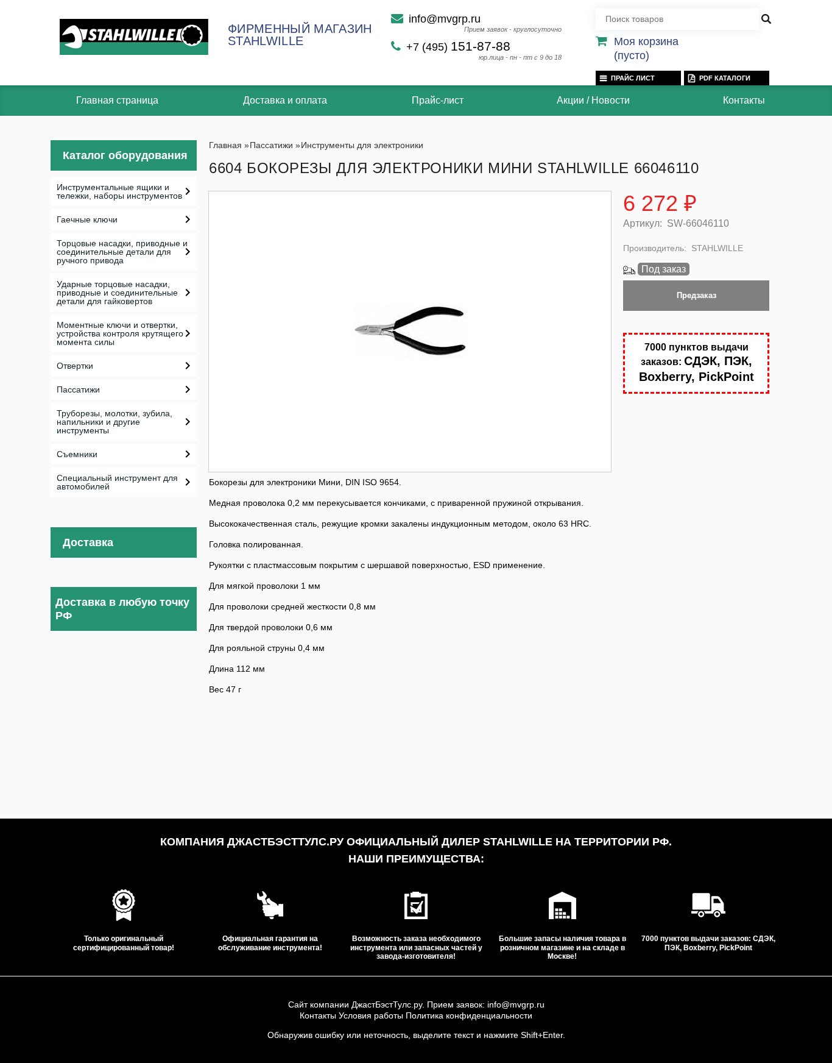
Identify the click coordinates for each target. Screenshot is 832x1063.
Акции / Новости (593, 100)
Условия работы (371, 1015)
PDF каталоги (724, 78)
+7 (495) (458, 47)
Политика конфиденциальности (469, 1015)
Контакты (744, 100)
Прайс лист (633, 78)
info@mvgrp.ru (445, 19)
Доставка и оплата (285, 100)
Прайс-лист (438, 100)
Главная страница (117, 100)
